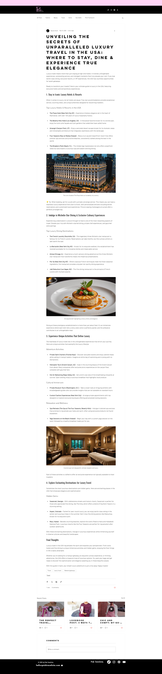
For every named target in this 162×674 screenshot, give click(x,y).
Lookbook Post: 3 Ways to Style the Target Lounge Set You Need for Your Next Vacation (81, 621)
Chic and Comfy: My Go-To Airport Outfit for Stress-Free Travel (110, 621)
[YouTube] (124, 662)
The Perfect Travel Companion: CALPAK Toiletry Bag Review (48, 621)
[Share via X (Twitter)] (52, 582)
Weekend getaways (69, 570)
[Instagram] (114, 662)
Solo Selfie (78, 18)
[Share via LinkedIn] (56, 582)
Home (70, 18)
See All (123, 598)
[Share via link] (61, 582)
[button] (123, 18)
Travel (63, 18)
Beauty (56, 18)
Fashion (48, 18)
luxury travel (57, 570)
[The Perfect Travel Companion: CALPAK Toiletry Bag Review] (50, 609)
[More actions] (114, 31)
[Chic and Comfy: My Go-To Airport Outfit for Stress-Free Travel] (111, 609)
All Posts (39, 18)
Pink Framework (89, 18)
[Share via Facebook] (47, 582)
